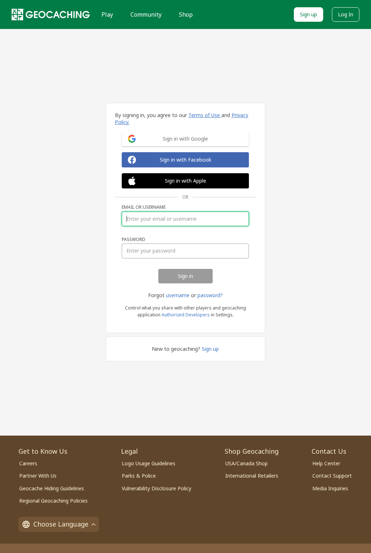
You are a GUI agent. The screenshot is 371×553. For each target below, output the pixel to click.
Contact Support (332, 475)
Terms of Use (204, 115)
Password (133, 239)
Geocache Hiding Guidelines (51, 488)
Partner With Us (38, 475)
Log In (345, 14)
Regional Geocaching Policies (53, 500)
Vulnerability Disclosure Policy (156, 488)
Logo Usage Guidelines (148, 463)
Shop (186, 14)
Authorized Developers (186, 315)
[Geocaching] (51, 14)
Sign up (308, 14)
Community (146, 14)
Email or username (144, 207)
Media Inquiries (330, 488)
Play (107, 14)
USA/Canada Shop (246, 463)
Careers (28, 463)
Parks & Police (139, 475)
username (177, 295)
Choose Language (60, 524)
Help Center (326, 463)
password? (210, 295)
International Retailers (251, 475)
